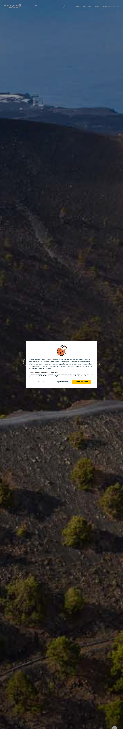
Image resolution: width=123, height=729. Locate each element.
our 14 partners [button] (51, 359)
